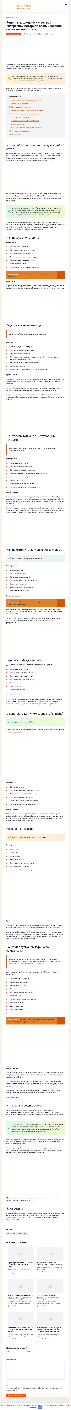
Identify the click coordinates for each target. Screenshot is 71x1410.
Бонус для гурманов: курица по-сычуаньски (26, 128)
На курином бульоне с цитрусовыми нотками (27, 110)
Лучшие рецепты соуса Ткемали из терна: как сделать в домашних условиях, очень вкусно (20, 1297)
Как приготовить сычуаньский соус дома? (25, 114)
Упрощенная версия (18, 124)
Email (28, 1351)
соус (58, 288)
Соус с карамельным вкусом (21, 107)
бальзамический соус (15, 732)
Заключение (16, 134)
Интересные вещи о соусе (21, 131)
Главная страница (11, 17)
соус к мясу (11, 1233)
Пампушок (24, 5)
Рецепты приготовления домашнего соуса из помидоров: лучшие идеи (49, 1297)
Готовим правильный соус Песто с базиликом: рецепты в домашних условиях (20, 1329)
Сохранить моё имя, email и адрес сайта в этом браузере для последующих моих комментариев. (34, 1389)
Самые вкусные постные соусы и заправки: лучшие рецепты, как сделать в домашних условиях (49, 1329)
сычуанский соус (22, 1233)
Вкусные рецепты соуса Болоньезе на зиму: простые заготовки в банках (21, 1264)
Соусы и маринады (14, 34)
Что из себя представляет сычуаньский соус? (27, 100)
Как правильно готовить (19, 104)
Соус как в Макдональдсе (20, 117)
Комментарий (11, 1359)
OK (40, 1407)
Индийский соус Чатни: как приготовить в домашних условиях (49, 1263)
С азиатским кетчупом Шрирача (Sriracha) (25, 121)
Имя (8, 1351)
